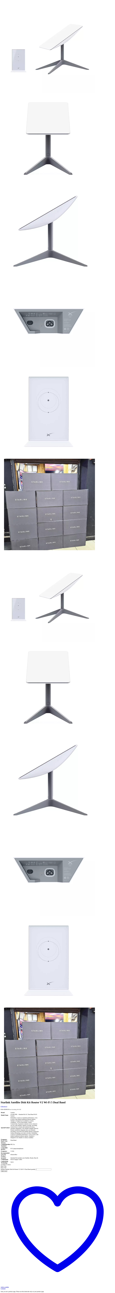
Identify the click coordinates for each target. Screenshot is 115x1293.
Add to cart (4, 1171)
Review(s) (4, 1106)
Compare (3, 1288)
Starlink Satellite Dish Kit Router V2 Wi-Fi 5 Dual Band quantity (18, 1169)
